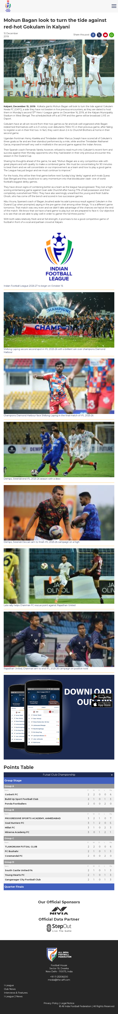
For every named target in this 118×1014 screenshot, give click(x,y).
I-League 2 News (13, 996)
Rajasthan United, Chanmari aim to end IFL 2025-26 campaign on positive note (46, 668)
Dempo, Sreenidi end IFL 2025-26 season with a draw (32, 478)
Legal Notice (67, 1003)
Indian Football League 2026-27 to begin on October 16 (33, 285)
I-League (9, 985)
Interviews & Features (16, 992)
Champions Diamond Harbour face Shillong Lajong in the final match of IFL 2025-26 (48, 415)
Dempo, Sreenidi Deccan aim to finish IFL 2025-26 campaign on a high (41, 542)
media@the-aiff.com (59, 979)
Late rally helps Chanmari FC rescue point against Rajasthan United (39, 605)
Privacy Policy (51, 1003)
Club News (10, 989)
